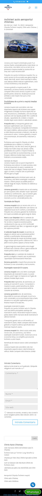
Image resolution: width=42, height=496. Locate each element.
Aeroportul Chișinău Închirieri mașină (18, 26)
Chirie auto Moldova (11, 481)
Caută (35, 438)
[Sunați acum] (33, 485)
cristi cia (9, 25)
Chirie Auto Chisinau (10, 495)
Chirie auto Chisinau (29, 27)
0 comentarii (8, 29)
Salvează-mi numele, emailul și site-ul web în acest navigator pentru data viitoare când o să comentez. (21, 415)
